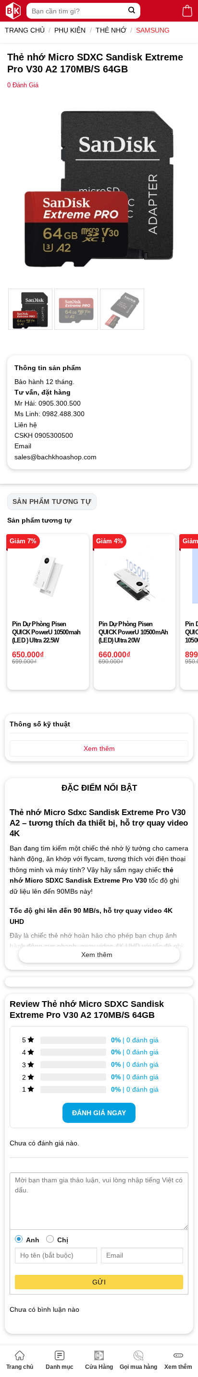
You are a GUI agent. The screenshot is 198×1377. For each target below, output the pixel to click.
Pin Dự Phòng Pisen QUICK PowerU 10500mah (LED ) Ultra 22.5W (46, 632)
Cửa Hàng (99, 1367)
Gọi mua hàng (138, 1367)
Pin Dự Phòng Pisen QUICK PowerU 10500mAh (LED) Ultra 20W (133, 632)
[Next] (175, 188)
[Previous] (23, 188)
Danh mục (60, 1367)
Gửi (99, 1282)
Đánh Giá (22, 85)
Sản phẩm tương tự (51, 501)
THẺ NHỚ (111, 30)
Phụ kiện (70, 30)
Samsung (153, 30)
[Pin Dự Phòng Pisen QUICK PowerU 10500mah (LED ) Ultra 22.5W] (48, 575)
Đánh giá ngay (99, 1113)
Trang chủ (19, 1367)
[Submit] (132, 11)
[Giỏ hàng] (187, 11)
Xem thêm (178, 1367)
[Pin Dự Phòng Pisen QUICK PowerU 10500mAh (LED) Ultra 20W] (134, 575)
